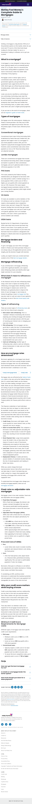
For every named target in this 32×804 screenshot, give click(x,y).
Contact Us (3, 735)
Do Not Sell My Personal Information (9, 768)
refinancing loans (22, 308)
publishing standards (10, 699)
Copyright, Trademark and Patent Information (11, 766)
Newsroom (3, 738)
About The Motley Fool (6, 750)
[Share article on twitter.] (15, 688)
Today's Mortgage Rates (10, 372)
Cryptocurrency (4, 781)
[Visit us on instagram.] (11, 725)
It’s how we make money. (14, 24)
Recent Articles (4, 791)
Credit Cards (4, 774)
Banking (3, 776)
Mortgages (3, 784)
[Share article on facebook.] (12, 688)
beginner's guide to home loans (15, 112)
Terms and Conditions (6, 763)
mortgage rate (21, 294)
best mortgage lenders (20, 258)
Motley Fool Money (4, 7)
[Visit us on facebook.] (3, 725)
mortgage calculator (7, 485)
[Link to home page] (6, 4)
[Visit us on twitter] (7, 725)
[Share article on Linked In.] (18, 688)
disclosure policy (14, 705)
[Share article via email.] (21, 688)
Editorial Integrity (5, 743)
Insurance (3, 786)
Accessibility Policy (5, 761)
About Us (3, 733)
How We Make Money (6, 740)
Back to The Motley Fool (16, 801)
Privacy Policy (4, 758)
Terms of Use (4, 756)
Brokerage (3, 779)
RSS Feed (3, 748)
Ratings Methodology (6, 745)
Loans (2, 789)
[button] (28, 5)
